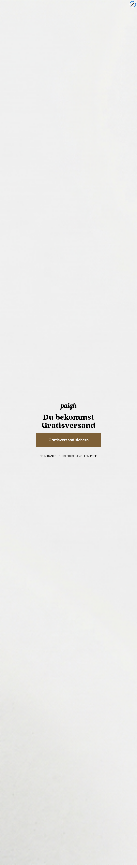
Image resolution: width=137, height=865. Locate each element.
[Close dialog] (133, 4)
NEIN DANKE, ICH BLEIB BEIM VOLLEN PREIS (68, 456)
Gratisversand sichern (68, 439)
